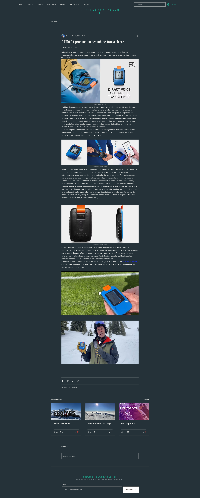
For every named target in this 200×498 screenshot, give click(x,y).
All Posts (54, 21)
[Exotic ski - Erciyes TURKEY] (66, 411)
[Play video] (100, 293)
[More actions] (137, 36)
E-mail (64, 484)
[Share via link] (78, 381)
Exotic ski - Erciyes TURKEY (62, 423)
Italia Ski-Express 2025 (128, 423)
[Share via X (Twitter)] (68, 381)
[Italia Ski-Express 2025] (134, 411)
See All (146, 399)
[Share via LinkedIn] (73, 381)
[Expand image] (74, 152)
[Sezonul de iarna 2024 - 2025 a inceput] (100, 411)
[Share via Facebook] (62, 381)
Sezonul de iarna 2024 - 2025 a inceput (99, 423)
